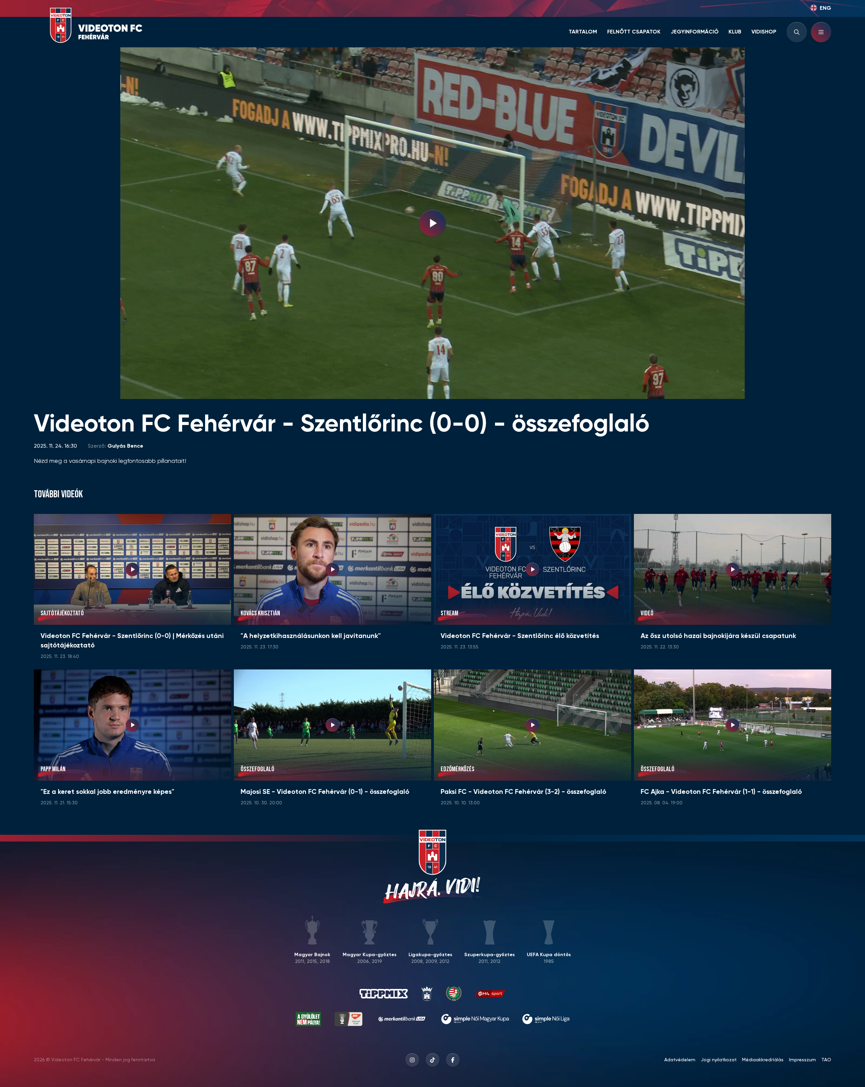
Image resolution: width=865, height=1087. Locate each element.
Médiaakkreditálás (763, 1060)
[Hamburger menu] (821, 32)
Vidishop (763, 32)
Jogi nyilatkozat (719, 1060)
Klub (734, 32)
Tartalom (583, 32)
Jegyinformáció (695, 32)
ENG (825, 8)
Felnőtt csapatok (634, 32)
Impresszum (802, 1060)
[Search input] (797, 32)
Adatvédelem (679, 1060)
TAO (826, 1060)
